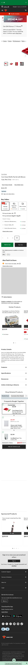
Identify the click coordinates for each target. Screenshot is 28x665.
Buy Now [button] (21, 244)
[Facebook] (3, 624)
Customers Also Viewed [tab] (17, 396)
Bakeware (25, 41)
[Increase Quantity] (12, 238)
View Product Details (7, 184)
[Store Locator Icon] (2, 7)
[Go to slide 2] (11, 64)
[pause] (4, 3)
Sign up (5, 601)
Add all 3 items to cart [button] (14, 446)
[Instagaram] (10, 624)
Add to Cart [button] (7, 244)
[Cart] (26, 10)
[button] (15, 213)
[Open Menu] (2, 10)
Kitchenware (16, 41)
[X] (7, 624)
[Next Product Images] (25, 56)
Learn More (4, 612)
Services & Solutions (6, 577)
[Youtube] (14, 624)
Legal (2, 587)
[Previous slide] (2, 3)
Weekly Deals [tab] (5, 396)
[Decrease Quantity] (2, 238)
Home (5, 41)
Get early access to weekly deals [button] (13, 663)
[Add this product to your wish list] (17, 238)
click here (16, 303)
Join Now (14, 565)
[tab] (5, 206)
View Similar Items (18, 184)
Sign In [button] (14, 561)
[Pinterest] (18, 624)
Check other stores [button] (7, 231)
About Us (3, 582)
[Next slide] (26, 3)
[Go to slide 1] (6, 64)
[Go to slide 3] (17, 64)
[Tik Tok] (22, 624)
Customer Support (5, 571)
